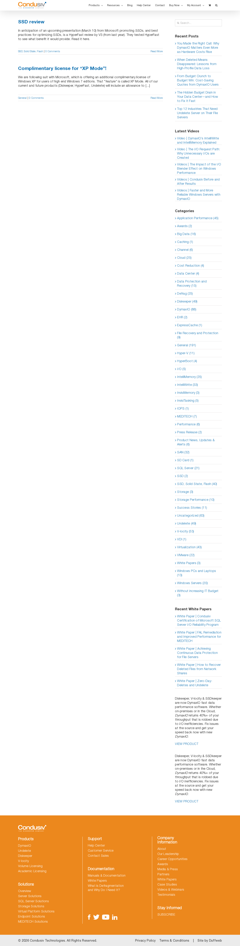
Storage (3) (185, 492)
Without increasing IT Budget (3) (197, 593)
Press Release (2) (189, 432)
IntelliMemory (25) (189, 377)
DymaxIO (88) (186, 309)
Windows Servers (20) (192, 583)
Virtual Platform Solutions (36, 911)
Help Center (96, 845)
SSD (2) (182, 476)
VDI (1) (181, 539)
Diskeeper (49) (187, 301)
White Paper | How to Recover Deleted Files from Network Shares (199, 669)
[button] (216, 5)
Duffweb (215, 940)
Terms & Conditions (174, 940)
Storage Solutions (31, 906)
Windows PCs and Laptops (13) (196, 573)
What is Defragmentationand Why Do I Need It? (106, 888)
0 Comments (52, 51)
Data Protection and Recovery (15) (192, 283)
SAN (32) (183, 452)
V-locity (23, 861)
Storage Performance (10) (195, 499)
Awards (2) (184, 226)
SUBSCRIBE (166, 914)
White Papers (97, 880)
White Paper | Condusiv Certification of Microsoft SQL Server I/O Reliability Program (199, 620)
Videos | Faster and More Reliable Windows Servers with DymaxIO (198, 194)
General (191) (186, 345)
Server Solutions (30, 896)
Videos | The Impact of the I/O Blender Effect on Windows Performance (199, 168)
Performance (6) (188, 424)
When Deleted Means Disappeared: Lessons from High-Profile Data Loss (197, 64)
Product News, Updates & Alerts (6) (196, 442)
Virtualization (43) (189, 547)
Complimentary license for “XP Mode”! (62, 68)
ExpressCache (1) (189, 325)
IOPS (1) (183, 408)
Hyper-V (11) (185, 353)
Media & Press (167, 869)
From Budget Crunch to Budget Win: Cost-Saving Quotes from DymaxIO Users (198, 80)
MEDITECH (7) (187, 416)
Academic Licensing (32, 871)
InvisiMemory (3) (188, 392)
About (161, 849)
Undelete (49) (186, 523)
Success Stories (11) (192, 507)
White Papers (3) (188, 563)
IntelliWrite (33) (187, 385)
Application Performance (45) (197, 218)
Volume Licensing (30, 866)
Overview (24, 891)
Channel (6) (185, 250)
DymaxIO (24, 845)
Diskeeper (25, 856)
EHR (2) (182, 317)
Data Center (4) (188, 273)
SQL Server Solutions (33, 901)
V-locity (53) (185, 531)
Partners (163, 874)
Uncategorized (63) (190, 515)
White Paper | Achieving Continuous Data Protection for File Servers (197, 653)
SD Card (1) (185, 460)
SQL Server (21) (188, 468)
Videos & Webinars (170, 889)
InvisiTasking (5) (188, 400)
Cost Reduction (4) (190, 265)
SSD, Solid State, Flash (30, 51)
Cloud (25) (184, 257)
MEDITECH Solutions (33, 921)
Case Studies (167, 884)
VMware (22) (185, 555)
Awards (162, 864)
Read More (157, 51)
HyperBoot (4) (187, 361)
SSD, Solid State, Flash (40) (197, 484)
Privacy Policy (145, 940)
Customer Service (101, 850)
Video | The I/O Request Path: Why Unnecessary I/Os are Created (198, 153)
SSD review (31, 21)
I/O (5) (181, 369)
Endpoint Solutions (31, 916)
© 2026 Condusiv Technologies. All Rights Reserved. (57, 940)
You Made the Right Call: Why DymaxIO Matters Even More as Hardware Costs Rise (198, 47)
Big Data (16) (186, 234)
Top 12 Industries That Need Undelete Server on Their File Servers (197, 113)
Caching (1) (185, 242)
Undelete (24, 850)
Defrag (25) (185, 293)
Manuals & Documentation (107, 875)
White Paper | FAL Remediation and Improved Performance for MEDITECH (199, 636)
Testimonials (166, 894)
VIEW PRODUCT (186, 744)
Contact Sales (98, 855)
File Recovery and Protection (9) (197, 335)
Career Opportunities (172, 859)
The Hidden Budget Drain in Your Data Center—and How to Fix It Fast (197, 97)
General (22, 97)
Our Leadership (168, 854)
